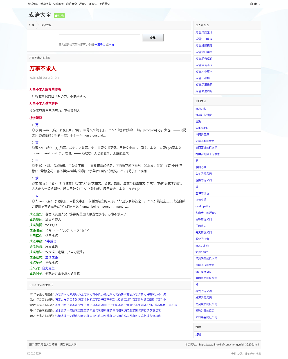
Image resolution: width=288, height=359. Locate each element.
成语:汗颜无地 (204, 32)
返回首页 (255, 4)
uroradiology (203, 271)
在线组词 (33, 4)
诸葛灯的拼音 (204, 115)
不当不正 (95, 305)
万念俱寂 (60, 294)
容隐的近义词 (204, 180)
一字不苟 (171, 305)
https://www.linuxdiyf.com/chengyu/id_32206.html (229, 344)
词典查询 (59, 4)
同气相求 (118, 310)
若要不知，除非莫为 (153, 305)
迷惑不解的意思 (205, 141)
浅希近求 (60, 310)
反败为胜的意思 (205, 310)
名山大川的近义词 (206, 213)
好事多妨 (72, 299)
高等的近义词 (204, 219)
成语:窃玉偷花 (204, 84)
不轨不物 (60, 305)
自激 (198, 121)
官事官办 (137, 299)
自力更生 (48, 268)
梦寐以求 (155, 310)
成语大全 (72, 4)
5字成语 (50, 241)
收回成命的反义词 (206, 278)
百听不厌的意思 (205, 265)
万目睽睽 (149, 294)
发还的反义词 (204, 297)
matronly (201, 108)
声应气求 (95, 310)
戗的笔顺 (201, 167)
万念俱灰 (137, 294)
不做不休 (123, 305)
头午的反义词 (204, 173)
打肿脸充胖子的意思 (208, 154)
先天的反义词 (204, 232)
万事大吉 (60, 299)
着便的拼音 (202, 239)
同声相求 (143, 310)
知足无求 (83, 310)
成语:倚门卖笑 (204, 52)
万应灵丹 (72, 294)
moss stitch (202, 245)
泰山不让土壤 (109, 305)
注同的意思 (202, 134)
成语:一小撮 (203, 78)
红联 (61, 15)
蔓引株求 (106, 310)
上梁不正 (72, 305)
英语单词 (104, 4)
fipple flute (202, 252)
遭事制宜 (126, 299)
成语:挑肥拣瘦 (204, 45)
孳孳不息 (83, 305)
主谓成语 (51, 257)
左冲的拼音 (202, 193)
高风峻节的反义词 (206, 304)
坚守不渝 (135, 305)
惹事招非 (83, 299)
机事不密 (95, 299)
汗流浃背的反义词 (206, 258)
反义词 (93, 4)
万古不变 (95, 294)
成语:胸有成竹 (204, 58)
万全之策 (83, 294)
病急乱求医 (131, 310)
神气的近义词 (204, 291)
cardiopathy (203, 206)
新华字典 (46, 4)
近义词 (83, 4)
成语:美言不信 (204, 65)
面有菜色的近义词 (206, 317)
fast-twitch (202, 128)
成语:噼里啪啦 (204, 91)
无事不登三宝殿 (110, 299)
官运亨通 (201, 200)
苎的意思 (201, 226)
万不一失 (160, 294)
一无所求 (72, 310)
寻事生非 (160, 299)
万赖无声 (106, 294)
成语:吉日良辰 (204, 39)
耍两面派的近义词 (206, 147)
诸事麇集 (149, 299)
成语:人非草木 (204, 71)
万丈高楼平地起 (122, 294)
